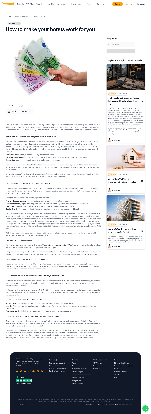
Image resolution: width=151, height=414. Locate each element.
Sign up (118, 4)
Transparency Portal (127, 405)
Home (8, 16)
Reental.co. (108, 401)
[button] (62, 4)
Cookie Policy (101, 405)
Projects (20, 4)
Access (129, 4)
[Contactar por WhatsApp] (145, 408)
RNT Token (30, 4)
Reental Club (49, 4)
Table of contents (21, 111)
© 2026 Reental (21, 404)
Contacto (100, 4)
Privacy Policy (90, 405)
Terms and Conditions (114, 405)
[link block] (126, 77)
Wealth (39, 4)
